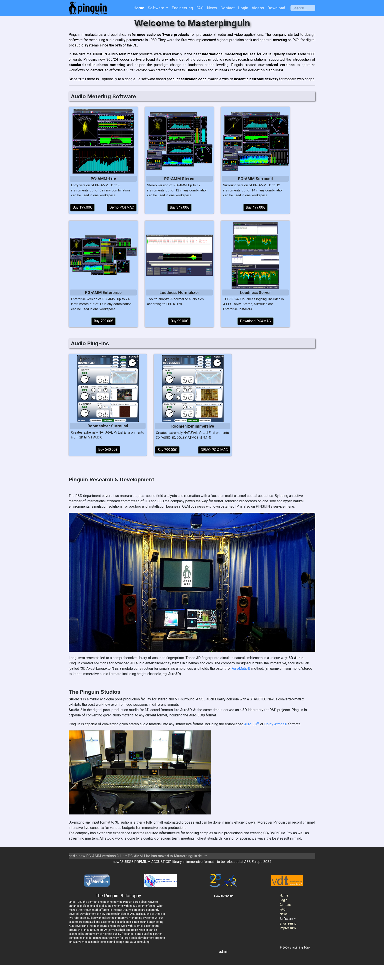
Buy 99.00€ (179, 321)
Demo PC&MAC (121, 207)
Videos (258, 8)
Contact (227, 8)
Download (276, 8)
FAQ (200, 8)
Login (243, 8)
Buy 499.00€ (255, 207)
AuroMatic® (241, 668)
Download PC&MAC (255, 321)
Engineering (182, 8)
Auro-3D (251, 724)
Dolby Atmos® (275, 724)
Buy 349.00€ (179, 207)
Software (156, 8)
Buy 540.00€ (108, 449)
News (212, 8)
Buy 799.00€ (103, 321)
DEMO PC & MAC (214, 450)
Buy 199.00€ (82, 207)
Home (139, 8)
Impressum (288, 928)
